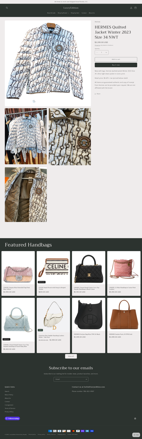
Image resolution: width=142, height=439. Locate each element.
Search (7, 391)
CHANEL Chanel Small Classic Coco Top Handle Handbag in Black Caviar (86, 288)
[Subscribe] (86, 379)
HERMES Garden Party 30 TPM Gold (120, 334)
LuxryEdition (12, 434)
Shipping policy (62, 434)
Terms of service (51, 434)
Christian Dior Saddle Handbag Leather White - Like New (51, 336)
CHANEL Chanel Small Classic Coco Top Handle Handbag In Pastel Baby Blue (16, 345)
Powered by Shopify (21, 434)
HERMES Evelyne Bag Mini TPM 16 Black (87, 334)
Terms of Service (10, 408)
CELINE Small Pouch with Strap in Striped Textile (52, 288)
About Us (8, 398)
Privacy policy (41, 434)
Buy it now (116, 65)
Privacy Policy (9, 412)
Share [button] (98, 94)
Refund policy (32, 434)
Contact (7, 401)
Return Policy (9, 395)
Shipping (97, 45)
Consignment (9, 405)
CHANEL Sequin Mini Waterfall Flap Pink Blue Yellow (16, 288)
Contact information (73, 434)
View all (71, 356)
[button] (7, 8)
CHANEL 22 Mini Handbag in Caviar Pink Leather (122, 288)
